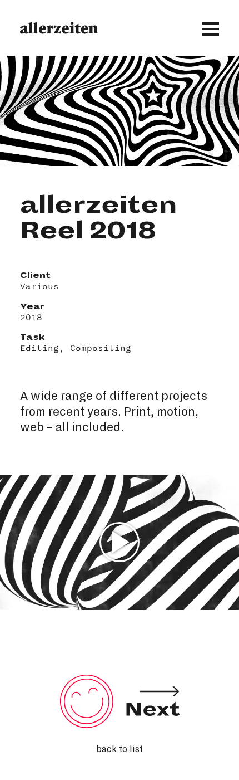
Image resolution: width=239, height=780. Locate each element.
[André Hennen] (153, 722)
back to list (119, 749)
